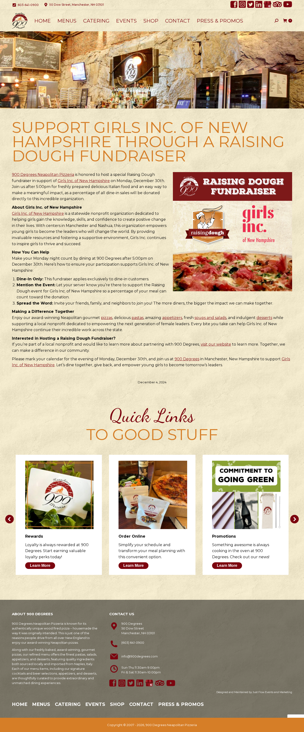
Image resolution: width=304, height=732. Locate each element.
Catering (68, 704)
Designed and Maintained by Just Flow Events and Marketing (254, 692)
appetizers (172, 317)
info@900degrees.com (139, 656)
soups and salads (210, 317)
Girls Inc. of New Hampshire (84, 180)
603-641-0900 (28, 5)
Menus (41, 704)
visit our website (216, 344)
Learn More (40, 565)
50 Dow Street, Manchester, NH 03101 (76, 4)
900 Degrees (187, 359)
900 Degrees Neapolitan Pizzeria (43, 174)
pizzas (106, 317)
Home (19, 704)
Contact (141, 704)
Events (95, 704)
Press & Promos (181, 704)
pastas (137, 317)
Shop (117, 704)
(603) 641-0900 (132, 642)
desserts (264, 317)
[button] (9, 519)
